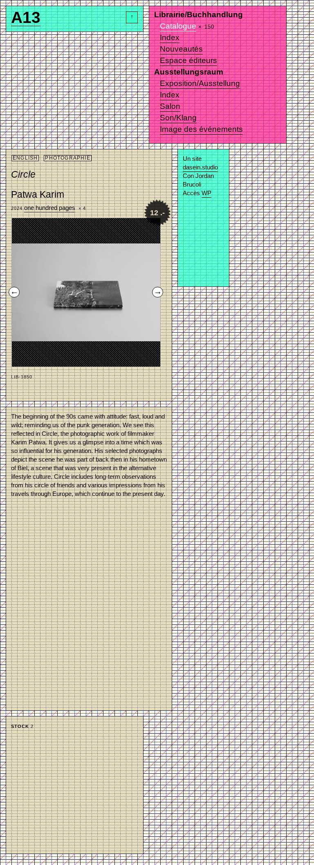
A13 (25, 20)
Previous (13, 291)
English (25, 158)
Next (156, 291)
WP (206, 192)
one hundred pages (49, 207)
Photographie (67, 158)
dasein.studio (200, 167)
